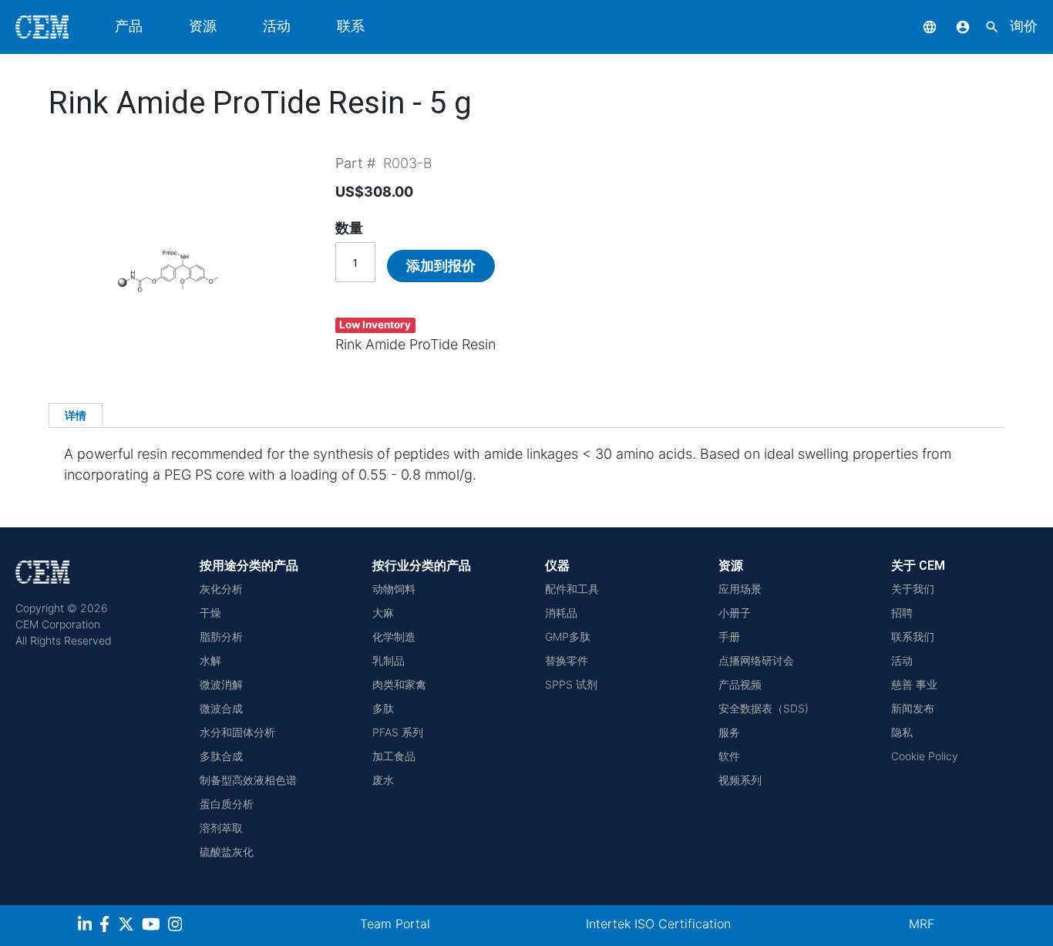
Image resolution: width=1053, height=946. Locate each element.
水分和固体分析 (237, 732)
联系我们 (912, 636)
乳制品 (388, 660)
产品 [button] (129, 26)
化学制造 (393, 636)
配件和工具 (572, 588)
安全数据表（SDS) (763, 708)
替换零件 (566, 660)
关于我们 (912, 588)
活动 (277, 26)
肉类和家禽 (399, 684)
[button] (918, 25)
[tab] (76, 414)
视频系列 (740, 779)
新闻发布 (912, 708)
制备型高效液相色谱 (248, 779)
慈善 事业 (914, 684)
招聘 (902, 612)
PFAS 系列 (397, 732)
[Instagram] (177, 926)
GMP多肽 (567, 636)
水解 (210, 660)
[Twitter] (128, 926)
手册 (729, 636)
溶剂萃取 (221, 827)
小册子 (734, 612)
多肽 (383, 708)
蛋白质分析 (227, 803)
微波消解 (221, 684)
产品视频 (740, 684)
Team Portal (395, 923)
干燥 (210, 612)
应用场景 (740, 588)
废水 (383, 779)
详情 (75, 415)
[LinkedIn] (87, 926)
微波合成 (221, 708)
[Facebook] (108, 926)
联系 (351, 26)
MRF (921, 923)
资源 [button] (203, 26)
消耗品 (561, 612)
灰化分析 (221, 588)
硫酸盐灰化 (227, 851)
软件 (729, 756)
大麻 (383, 612)
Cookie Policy (924, 756)
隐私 (902, 732)
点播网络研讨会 (756, 660)
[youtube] (153, 926)
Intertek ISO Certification (658, 923)
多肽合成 (221, 756)
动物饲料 (393, 588)
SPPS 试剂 (571, 684)
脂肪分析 (221, 636)
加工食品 (393, 756)
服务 (729, 732)
